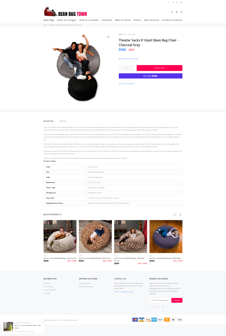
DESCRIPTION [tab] (48, 121)
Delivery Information (86, 286)
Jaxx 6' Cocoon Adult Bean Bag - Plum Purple (165, 258)
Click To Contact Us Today (123, 292)
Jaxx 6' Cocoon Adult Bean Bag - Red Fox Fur (94, 258)
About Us (47, 283)
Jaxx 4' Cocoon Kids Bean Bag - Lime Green (27, 326)
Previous (174, 214)
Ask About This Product (130, 59)
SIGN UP (177, 300)
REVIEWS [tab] (63, 121)
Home (45, 25)
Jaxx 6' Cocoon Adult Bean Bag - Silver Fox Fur (60, 258)
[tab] (56, 120)
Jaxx (45, 256)
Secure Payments (50, 290)
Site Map (47, 293)
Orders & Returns (85, 283)
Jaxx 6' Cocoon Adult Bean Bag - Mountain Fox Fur (129, 259)
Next (180, 214)
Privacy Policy (48, 286)
